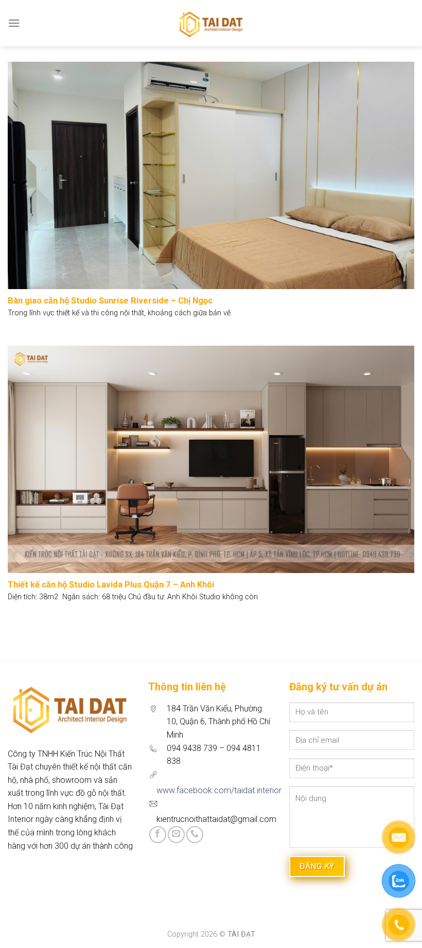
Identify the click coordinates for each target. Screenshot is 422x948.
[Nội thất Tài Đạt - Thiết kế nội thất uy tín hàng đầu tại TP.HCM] (211, 23)
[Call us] (194, 834)
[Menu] (14, 22)
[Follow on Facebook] (157, 834)
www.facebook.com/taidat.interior (219, 790)
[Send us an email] (176, 834)
